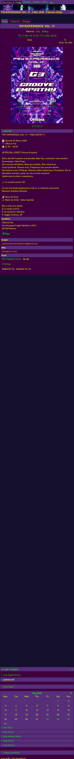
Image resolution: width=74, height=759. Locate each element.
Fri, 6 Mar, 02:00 (48, 35)
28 (47, 718)
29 (58, 718)
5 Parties (6, 263)
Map (46, 31)
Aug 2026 (37, 692)
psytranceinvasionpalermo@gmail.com (20, 243)
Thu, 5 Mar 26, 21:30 (28, 35)
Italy (38, 31)
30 (68, 718)
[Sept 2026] (71, 693)
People (26, 21)
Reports (15, 21)
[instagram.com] (9, 251)
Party (5, 21)
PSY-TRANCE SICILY (11, 258)
